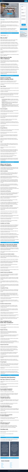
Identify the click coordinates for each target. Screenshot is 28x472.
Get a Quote (9, 13)
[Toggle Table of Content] (7, 35)
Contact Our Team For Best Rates (10, 75)
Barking (4, 435)
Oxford (2, 466)
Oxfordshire (2, 467)
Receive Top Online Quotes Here (9, 242)
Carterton (11, 462)
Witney (2, 465)
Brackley (1, 435)
